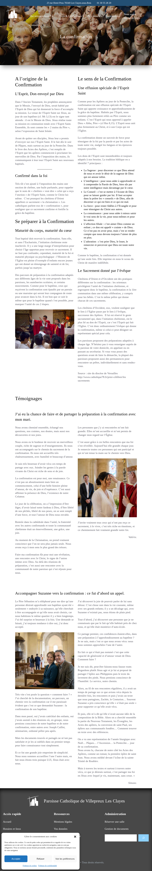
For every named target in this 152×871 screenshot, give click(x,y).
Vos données (60, 828)
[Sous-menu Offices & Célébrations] (83, 16)
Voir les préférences (65, 859)
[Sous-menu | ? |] (49, 25)
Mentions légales (63, 821)
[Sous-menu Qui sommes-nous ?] (52, 16)
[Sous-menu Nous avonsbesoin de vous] (141, 16)
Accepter (16, 859)
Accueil (7, 821)
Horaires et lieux (12, 828)
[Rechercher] (143, 838)
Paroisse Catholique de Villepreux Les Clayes (84, 801)
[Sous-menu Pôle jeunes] (101, 16)
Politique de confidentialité (47, 866)
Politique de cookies (30, 866)
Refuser (40, 859)
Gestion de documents (117, 828)
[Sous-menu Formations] (119, 16)
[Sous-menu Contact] (39, 25)
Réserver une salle (114, 821)
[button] (75, 836)
